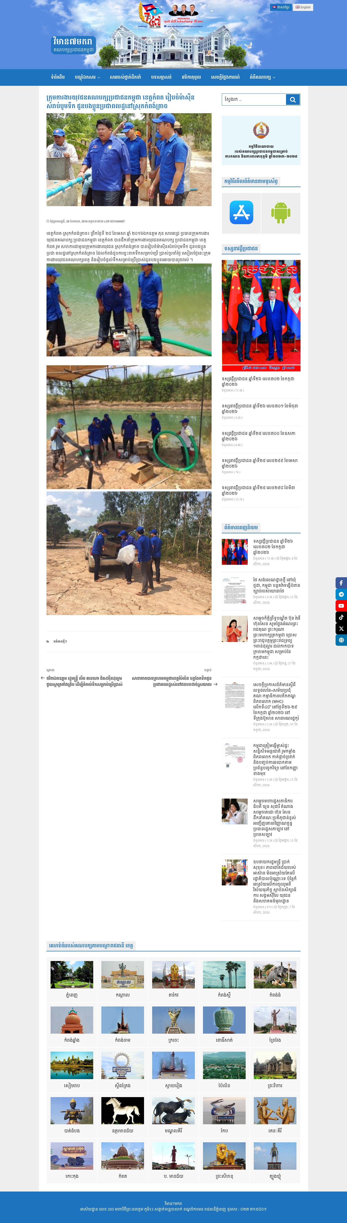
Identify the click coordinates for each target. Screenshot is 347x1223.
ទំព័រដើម (58, 77)
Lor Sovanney (114, 221)
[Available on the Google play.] (281, 213)
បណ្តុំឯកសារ (85, 77)
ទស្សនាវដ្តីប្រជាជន (241, 249)
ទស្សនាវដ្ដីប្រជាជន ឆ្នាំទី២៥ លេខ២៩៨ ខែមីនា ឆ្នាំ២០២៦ (258, 491)
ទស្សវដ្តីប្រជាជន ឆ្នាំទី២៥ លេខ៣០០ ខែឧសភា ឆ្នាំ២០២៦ (258, 436)
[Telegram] (341, 594)
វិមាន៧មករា (73, 42)
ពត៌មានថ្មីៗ (60, 641)
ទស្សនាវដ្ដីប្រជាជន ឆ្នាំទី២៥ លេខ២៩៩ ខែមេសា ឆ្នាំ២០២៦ (260, 463)
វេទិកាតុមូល (191, 77)
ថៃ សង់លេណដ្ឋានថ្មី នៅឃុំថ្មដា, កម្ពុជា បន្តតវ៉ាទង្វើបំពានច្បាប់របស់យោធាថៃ (276, 585)
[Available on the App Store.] (241, 213)
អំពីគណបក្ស (260, 77)
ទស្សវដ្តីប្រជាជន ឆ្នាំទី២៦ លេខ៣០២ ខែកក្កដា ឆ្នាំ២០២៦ (258, 382)
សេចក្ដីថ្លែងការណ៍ (225, 77)
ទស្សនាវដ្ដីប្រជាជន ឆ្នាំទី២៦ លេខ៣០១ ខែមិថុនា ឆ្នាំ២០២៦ (260, 409)
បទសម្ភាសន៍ (161, 77)
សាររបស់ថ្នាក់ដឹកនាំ (125, 77)
